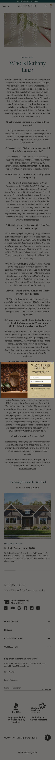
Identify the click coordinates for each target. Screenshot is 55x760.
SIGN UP (40, 385)
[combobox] (32, 381)
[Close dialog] (52, 363)
